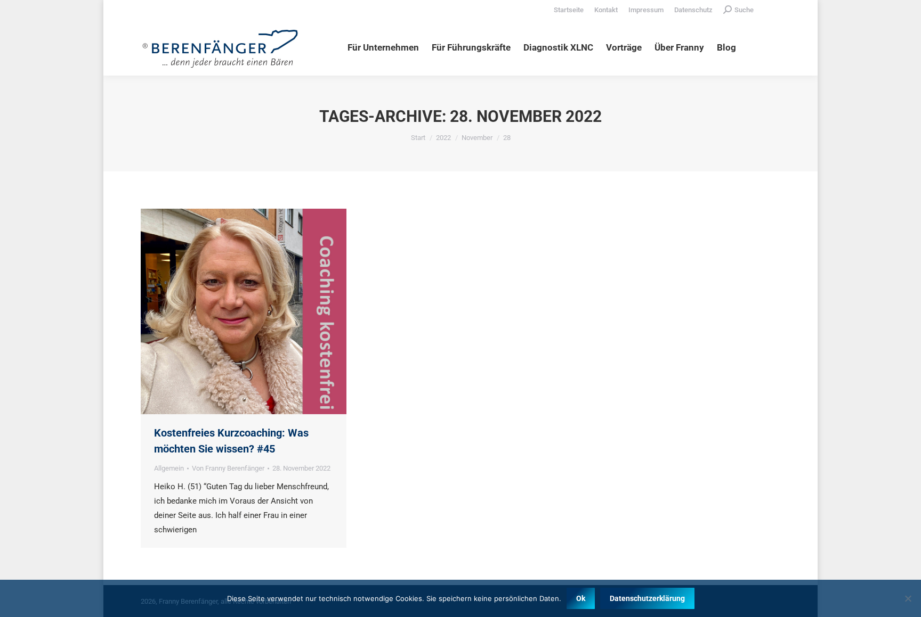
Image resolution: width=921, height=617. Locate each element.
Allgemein (169, 468)
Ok (580, 598)
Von (228, 468)
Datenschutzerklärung (647, 598)
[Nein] (907, 598)
